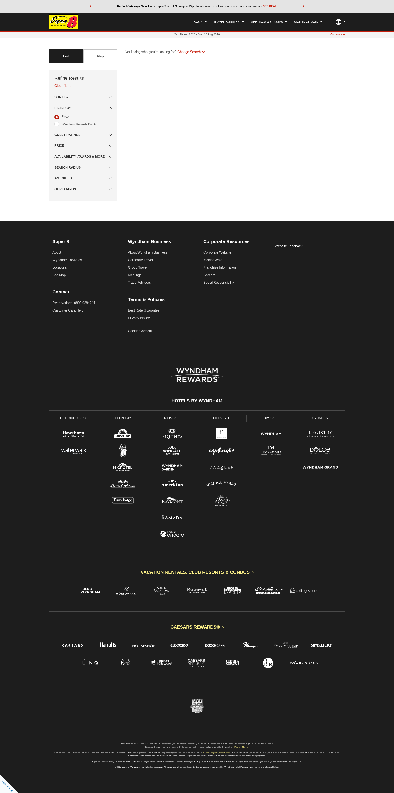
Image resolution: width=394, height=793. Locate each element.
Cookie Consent (140, 331)
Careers (209, 275)
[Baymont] (172, 501)
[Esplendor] (222, 451)
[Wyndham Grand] (320, 467)
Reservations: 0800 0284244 (73, 303)
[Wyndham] (271, 434)
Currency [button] (336, 34)
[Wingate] (172, 451)
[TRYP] (222, 434)
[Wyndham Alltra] (222, 501)
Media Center (213, 260)
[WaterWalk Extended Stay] (73, 451)
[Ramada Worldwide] (172, 517)
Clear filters (62, 85)
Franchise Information (219, 267)
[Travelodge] (123, 501)
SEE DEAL (270, 6)
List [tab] (66, 56)
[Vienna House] (222, 484)
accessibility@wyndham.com (216, 752)
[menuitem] (200, 22)
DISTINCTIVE (321, 418)
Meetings (135, 275)
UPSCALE (271, 418)
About (56, 252)
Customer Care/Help (67, 310)
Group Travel (137, 267)
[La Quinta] (172, 434)
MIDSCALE (172, 418)
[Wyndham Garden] (172, 467)
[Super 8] (123, 451)
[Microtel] (123, 467)
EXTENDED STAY (73, 418)
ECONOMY (123, 418)
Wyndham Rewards (67, 260)
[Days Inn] (123, 434)
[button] (90, 6)
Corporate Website (217, 252)
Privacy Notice (139, 318)
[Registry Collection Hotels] (320, 434)
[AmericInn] (172, 484)
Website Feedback (289, 246)
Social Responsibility (218, 282)
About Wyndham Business (148, 252)
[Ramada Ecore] (172, 534)
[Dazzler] (222, 467)
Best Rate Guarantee (143, 310)
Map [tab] (100, 56)
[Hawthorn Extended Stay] (73, 434)
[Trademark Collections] (271, 451)
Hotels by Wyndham (197, 400)
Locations (59, 267)
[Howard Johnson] (123, 484)
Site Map (59, 275)
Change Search (189, 52)
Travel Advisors (139, 282)
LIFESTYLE (222, 418)
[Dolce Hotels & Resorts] (320, 451)
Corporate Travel (140, 260)
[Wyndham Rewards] (197, 375)
